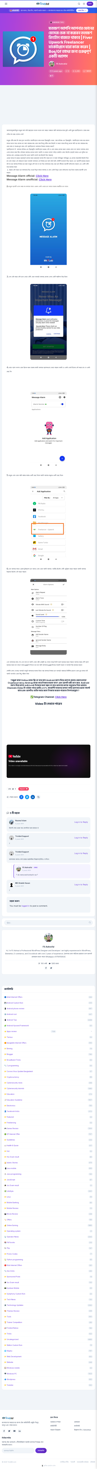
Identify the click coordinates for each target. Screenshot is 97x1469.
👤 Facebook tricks (11, 1111)
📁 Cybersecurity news (13, 1083)
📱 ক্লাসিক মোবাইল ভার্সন (48, 1466)
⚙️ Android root (10, 1014)
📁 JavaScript (9, 1180)
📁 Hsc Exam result (11, 1157)
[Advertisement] (48, 102)
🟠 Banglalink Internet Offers (15, 1043)
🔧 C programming (11, 1066)
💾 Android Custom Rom (13, 1003)
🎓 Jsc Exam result (11, 1185)
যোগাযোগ (77, 1422)
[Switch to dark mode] (84, 4)
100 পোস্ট (43, 963)
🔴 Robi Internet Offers (13, 1265)
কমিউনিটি (53, 1426)
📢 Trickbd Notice (11, 1328)
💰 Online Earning (11, 1225)
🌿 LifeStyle (8, 1191)
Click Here (42, 175)
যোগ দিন (81, 10)
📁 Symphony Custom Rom (14, 1294)
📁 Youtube (8, 1385)
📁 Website (8, 1362)
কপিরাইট (92, 1462)
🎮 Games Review (11, 1128)
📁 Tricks (7, 1334)
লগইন (90, 4)
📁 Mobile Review (11, 1208)
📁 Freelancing (10, 1123)
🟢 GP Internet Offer (12, 1134)
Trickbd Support (22, 836)
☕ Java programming (12, 1174)
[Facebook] (4, 1431)
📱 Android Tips (57, 22)
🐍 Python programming (13, 1260)
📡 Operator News (11, 1237)
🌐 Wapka (8, 1351)
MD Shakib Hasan (22, 883)
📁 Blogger (8, 1054)
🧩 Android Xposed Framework (16, 1026)
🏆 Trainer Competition (13, 1322)
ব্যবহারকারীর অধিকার (82, 1462)
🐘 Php (7, 1248)
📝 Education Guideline (13, 1100)
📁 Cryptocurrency (11, 1077)
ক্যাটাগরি (77, 1426)
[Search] (79, 4)
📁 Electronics (9, 1106)
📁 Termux (8, 1037)
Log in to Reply (81, 822)
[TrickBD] (24, 1418)
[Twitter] (9, 1431)
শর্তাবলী (73, 1462)
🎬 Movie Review (11, 1214)
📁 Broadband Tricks (12, 1060)
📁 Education (9, 1094)
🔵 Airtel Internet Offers (13, 997)
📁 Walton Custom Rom (13, 1345)
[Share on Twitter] (27, 797)
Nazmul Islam (20, 821)
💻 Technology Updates (13, 1305)
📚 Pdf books (9, 1242)
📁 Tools (7, 1317)
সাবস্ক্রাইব (41, 1450)
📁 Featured (9, 1117)
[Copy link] (38, 797)
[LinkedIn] (20, 1431)
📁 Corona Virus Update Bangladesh (18, 1071)
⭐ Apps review (10, 1031)
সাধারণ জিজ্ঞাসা (55, 1430)
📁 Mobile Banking (11, 1203)
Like (12, 789)
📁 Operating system (12, 1231)
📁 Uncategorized (11, 1339)
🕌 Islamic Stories (11, 1163)
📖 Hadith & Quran (11, 1145)
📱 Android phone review (14, 1009)
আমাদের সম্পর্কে (55, 1422)
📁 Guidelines (9, 1140)
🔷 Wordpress (9, 1379)
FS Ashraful (61, 64)
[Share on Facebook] (21, 797)
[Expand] (91, 1031)
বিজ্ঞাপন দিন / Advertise (82, 1430)
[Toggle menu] (6, 4)
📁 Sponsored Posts (12, 1277)
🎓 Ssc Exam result (11, 1282)
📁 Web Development (12, 1356)
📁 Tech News (10, 1299)
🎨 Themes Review (11, 1311)
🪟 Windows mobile (12, 1368)
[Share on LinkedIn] (33, 797)
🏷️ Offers (8, 1220)
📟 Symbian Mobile (11, 1288)
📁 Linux (7, 1197)
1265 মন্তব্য (55, 963)
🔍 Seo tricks (9, 1271)
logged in (26, 906)
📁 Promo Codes (11, 1254)
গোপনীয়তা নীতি (64, 1462)
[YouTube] (14, 1431)
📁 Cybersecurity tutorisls (14, 1088)
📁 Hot (6, 1151)
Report (22, 789)
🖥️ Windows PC (10, 1374)
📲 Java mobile (10, 1168)
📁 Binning (8, 1049)
